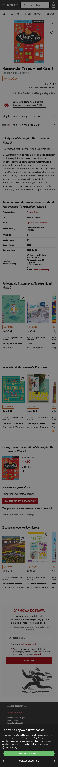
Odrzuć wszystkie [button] (29, 761)
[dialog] (29, 746)
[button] (29, 747)
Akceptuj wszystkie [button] (29, 753)
